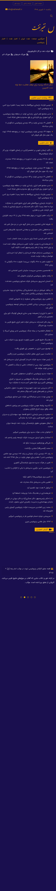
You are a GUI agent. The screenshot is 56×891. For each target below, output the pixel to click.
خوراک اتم (6, 54)
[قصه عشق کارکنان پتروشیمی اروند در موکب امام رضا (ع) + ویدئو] (28, 550)
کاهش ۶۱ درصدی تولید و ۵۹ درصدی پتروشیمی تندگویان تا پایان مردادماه (29, 124)
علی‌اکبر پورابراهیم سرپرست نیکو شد (37, 442)
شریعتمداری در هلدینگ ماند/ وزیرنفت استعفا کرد (31, 493)
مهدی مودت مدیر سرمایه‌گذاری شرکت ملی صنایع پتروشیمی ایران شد (29, 398)
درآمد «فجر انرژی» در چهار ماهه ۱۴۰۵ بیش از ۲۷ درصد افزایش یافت (27, 217)
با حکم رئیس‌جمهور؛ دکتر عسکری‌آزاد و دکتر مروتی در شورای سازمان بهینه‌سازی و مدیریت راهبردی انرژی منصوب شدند (29, 500)
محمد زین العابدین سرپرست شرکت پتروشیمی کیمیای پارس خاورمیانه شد (29, 509)
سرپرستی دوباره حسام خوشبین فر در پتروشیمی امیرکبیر (30, 516)
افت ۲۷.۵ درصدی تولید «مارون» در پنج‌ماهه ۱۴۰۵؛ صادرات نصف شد (29, 161)
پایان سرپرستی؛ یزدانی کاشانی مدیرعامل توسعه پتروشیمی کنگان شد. (29, 306)
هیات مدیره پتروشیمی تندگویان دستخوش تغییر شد (31, 373)
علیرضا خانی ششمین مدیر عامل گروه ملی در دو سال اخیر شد (27, 224)
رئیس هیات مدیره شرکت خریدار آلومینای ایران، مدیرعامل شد (27, 359)
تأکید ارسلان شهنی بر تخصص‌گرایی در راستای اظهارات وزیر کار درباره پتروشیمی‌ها (28, 152)
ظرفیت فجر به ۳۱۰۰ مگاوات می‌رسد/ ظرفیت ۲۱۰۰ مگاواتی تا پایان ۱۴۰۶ (29, 263)
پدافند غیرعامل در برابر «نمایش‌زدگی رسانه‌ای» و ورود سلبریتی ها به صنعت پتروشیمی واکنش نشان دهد (28, 292)
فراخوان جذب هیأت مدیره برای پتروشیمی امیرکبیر (32, 432)
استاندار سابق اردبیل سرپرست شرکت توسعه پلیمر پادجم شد (28, 437)
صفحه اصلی (38, 3)
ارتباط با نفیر (27, 3)
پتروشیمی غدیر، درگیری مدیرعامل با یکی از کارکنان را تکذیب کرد (29, 470)
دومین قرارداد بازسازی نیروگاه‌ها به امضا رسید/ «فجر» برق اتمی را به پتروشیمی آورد (28, 107)
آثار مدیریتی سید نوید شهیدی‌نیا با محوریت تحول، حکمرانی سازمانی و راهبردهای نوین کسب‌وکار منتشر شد (28, 389)
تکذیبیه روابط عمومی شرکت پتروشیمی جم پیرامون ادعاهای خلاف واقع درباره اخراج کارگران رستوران (29, 407)
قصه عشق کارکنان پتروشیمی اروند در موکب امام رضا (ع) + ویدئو (29, 570)
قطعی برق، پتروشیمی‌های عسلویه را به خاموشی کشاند (30, 298)
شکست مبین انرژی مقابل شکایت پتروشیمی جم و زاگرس (29, 353)
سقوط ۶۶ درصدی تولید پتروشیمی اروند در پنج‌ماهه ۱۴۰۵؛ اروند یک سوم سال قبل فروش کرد (27, 133)
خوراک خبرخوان (19, 54)
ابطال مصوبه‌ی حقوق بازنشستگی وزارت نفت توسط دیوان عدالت (29, 425)
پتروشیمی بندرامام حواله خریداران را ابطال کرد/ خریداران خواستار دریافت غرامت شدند (30, 254)
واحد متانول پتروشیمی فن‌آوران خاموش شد (34, 275)
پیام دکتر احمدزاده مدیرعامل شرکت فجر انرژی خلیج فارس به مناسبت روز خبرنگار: (29, 324)
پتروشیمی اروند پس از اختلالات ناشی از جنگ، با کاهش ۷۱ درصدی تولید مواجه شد (29, 366)
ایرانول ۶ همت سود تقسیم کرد (39, 487)
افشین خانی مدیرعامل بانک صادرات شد (35, 482)
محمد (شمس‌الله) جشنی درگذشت (38, 448)
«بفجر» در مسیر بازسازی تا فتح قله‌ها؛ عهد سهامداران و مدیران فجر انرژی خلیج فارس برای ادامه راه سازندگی (27, 416)
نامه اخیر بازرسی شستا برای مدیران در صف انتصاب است (29, 238)
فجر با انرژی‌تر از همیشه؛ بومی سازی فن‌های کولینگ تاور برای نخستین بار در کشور (28, 315)
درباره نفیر (17, 3)
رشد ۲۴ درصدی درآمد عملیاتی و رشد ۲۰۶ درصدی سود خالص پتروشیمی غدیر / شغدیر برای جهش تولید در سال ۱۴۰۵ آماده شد (28, 455)
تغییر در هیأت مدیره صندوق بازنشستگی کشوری (32, 462)
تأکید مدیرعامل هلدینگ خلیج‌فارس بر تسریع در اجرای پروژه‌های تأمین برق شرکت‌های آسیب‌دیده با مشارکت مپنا (31, 381)
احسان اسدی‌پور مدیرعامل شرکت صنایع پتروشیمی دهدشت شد (29, 283)
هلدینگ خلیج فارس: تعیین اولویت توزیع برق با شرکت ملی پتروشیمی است (29, 341)
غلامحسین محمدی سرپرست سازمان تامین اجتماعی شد (29, 270)
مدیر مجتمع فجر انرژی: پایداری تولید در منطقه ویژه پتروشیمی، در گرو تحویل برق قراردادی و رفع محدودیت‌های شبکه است (28, 115)
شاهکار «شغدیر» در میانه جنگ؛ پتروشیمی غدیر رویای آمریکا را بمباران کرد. (28, 332)
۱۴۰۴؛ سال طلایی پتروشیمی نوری (38, 521)
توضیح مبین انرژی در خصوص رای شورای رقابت (33, 348)
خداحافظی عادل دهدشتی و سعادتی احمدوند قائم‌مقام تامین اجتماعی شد (28, 231)
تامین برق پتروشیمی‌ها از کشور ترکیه (37, 476)
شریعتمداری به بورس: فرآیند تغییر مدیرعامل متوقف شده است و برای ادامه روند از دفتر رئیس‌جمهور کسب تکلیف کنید (28, 245)
